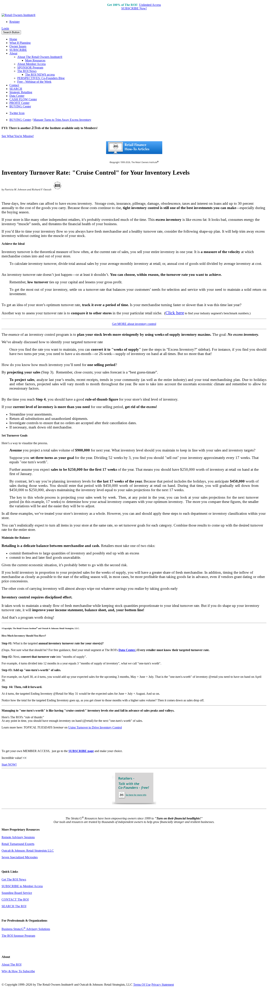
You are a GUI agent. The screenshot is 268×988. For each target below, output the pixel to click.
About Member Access (31, 64)
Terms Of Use (142, 984)
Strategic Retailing (20, 92)
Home (13, 39)
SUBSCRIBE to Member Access (22, 886)
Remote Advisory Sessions (18, 837)
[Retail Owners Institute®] (19, 15)
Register (14, 21)
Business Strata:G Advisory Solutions (26, 929)
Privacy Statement (162, 984)
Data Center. (127, 650)
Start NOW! (9, 764)
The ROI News (26, 71)
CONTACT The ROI (15, 899)
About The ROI (11, 964)
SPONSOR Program (30, 67)
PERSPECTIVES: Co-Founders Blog (41, 78)
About (13, 53)
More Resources (35, 60)
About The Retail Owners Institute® (39, 57)
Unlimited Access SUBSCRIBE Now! (141, 6)
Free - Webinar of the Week (34, 81)
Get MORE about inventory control (134, 324)
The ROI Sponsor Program (18, 935)
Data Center (16, 95)
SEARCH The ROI (14, 906)
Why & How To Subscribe (18, 971)
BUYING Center (20, 106)
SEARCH (15, 88)
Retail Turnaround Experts (18, 844)
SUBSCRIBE (18, 49)
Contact (14, 85)
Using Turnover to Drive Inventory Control (95, 727)
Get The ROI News (14, 879)
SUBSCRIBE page (81, 751)
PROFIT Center (19, 103)
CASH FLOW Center (23, 99)
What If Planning (20, 42)
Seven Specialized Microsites (20, 857)
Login (5, 28)
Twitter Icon (17, 113)
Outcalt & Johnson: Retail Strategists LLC (28, 850)
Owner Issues (17, 46)
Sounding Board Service (17, 892)
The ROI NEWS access (40, 74)
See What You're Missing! (18, 136)
